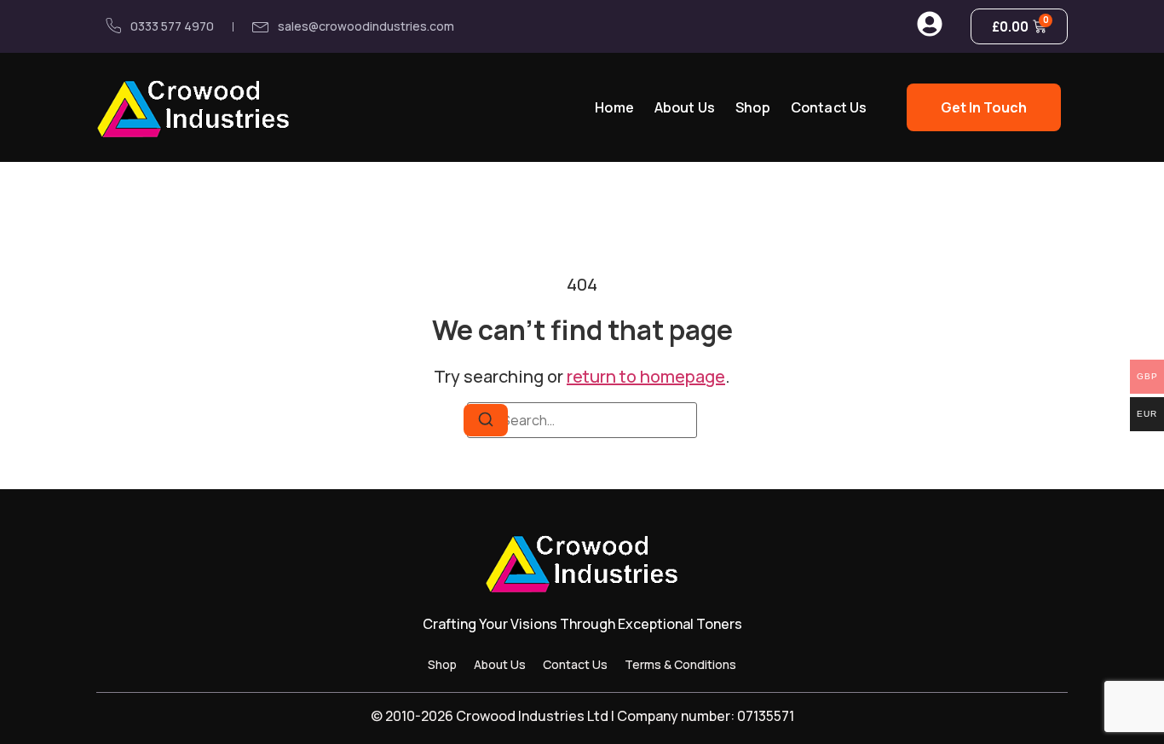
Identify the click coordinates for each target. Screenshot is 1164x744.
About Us (684, 107)
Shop (752, 107)
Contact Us (829, 107)
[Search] (486, 420)
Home (614, 107)
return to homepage (646, 376)
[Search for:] (582, 420)
